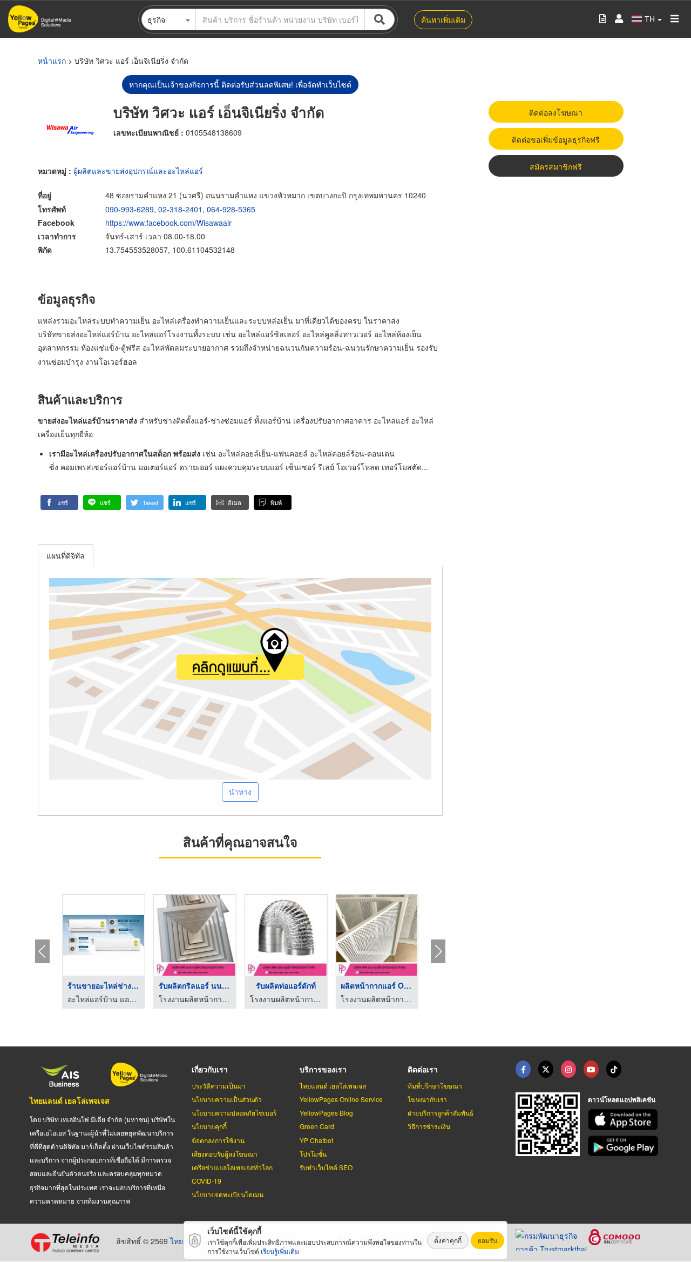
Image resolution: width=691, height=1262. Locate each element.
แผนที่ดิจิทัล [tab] (65, 555)
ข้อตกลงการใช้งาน (218, 1140)
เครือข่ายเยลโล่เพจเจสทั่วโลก (232, 1167)
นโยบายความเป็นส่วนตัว (227, 1099)
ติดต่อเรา (423, 1069)
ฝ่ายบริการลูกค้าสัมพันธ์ (440, 1112)
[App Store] (624, 1119)
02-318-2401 (180, 209)
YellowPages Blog (326, 1112)
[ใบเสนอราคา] (602, 19)
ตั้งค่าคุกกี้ (448, 1240)
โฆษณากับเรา (427, 1099)
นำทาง (240, 791)
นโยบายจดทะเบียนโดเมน (227, 1194)
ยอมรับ (487, 1240)
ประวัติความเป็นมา (219, 1085)
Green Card (317, 1126)
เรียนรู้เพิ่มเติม (280, 1251)
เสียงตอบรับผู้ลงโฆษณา (225, 1153)
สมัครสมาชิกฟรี (556, 166)
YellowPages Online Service (341, 1099)
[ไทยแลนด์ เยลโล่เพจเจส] (545, 1069)
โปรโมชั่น (313, 1153)
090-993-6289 (129, 209)
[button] (59, 502)
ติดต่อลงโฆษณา (555, 112)
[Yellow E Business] (523, 1069)
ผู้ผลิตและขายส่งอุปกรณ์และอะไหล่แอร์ (138, 170)
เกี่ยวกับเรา (210, 1069)
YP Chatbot (316, 1140)
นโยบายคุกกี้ (209, 1126)
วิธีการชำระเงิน (429, 1126)
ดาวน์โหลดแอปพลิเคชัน (621, 1099)
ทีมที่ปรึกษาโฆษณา (435, 1085)
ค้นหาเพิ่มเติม (443, 19)
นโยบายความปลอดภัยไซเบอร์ (234, 1112)
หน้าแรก (52, 60)
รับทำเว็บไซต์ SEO (326, 1167)
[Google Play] (624, 1146)
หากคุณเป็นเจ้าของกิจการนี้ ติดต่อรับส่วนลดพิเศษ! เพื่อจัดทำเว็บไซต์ (240, 84)
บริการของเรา (323, 1069)
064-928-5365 (231, 209)
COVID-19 (206, 1180)
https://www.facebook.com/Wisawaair (168, 222)
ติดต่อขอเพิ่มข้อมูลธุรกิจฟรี (556, 139)
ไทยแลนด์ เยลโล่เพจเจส (70, 1100)
